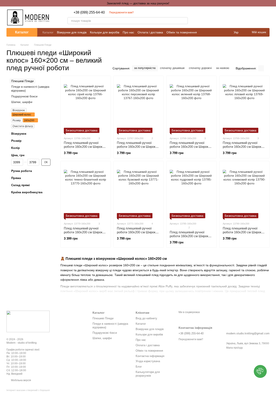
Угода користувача (148, 361)
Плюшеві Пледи (103, 318)
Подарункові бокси (24, 96)
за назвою (222, 68)
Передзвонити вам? (121, 12)
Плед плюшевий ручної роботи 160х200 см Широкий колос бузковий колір (138, 232)
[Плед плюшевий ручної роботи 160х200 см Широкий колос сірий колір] (85, 106)
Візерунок (18, 133)
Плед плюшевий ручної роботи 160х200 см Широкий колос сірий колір (85, 146)
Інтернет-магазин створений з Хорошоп (28, 390)
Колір (15, 148)
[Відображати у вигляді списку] (267, 68)
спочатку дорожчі (200, 68)
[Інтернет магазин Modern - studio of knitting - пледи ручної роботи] (28, 321)
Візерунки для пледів (71, 32)
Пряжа (16, 178)
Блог (139, 366)
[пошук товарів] (184, 20)
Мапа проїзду (234, 347)
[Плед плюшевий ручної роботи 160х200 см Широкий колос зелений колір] (191, 106)
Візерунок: (19, 110)
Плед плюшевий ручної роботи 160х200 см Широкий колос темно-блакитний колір (85, 232)
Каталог (47, 32)
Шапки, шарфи (21, 102)
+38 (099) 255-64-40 (89, 12)
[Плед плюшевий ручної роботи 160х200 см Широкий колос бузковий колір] (138, 191)
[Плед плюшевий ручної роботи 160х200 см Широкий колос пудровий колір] (191, 191)
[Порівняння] (243, 17)
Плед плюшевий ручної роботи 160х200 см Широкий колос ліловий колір (244, 146)
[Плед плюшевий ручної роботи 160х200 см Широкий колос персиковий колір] (138, 106)
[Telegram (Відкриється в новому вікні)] (207, 17)
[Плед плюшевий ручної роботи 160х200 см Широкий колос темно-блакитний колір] (85, 191)
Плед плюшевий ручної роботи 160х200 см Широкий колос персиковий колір (138, 146)
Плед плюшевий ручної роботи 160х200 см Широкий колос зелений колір (191, 146)
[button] (260, 371)
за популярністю (145, 68)
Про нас (128, 32)
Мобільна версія (20, 380)
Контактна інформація (150, 356)
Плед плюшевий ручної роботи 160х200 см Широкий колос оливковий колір (244, 232)
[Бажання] (254, 17)
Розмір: (17, 120)
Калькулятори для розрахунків (148, 373)
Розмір (16, 140)
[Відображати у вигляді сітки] (261, 68)
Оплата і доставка (150, 32)
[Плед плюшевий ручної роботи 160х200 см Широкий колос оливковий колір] (244, 191)
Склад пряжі (20, 185)
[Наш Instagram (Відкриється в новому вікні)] (196, 17)
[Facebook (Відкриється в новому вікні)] (201, 17)
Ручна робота (21, 171)
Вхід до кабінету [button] (146, 318)
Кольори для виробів (104, 32)
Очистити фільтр (23, 126)
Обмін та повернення (181, 32)
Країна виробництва (26, 192)
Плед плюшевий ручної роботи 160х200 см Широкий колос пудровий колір (191, 236)
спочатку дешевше (172, 68)
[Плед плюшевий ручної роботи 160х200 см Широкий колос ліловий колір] (244, 106)
